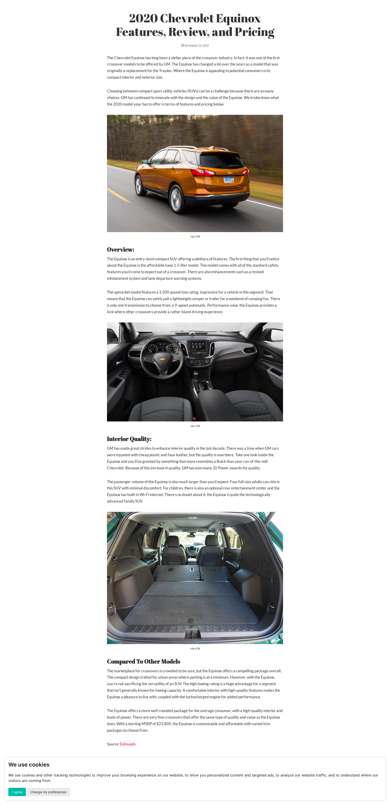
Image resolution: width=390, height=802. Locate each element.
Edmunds (128, 744)
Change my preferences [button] (48, 792)
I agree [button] (17, 792)
